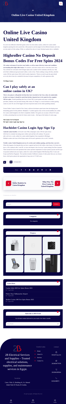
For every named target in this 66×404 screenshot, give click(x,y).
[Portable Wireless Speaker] (51, 245)
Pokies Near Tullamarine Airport (17, 294)
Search (56, 204)
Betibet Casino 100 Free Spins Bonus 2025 (20, 299)
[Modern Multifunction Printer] (14, 245)
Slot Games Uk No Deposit (11, 119)
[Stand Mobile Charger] (14, 263)
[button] (61, 3)
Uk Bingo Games (8, 81)
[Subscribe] (58, 323)
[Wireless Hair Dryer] (33, 245)
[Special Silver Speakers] (33, 263)
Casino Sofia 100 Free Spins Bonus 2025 (19, 288)
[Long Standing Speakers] (51, 263)
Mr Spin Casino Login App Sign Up (13, 122)
